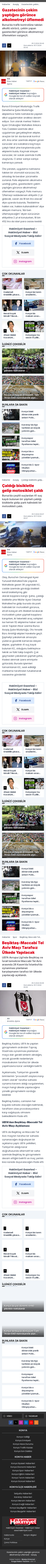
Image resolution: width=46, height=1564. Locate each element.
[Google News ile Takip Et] (38, 81)
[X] (16, 1422)
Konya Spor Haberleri (23, 1470)
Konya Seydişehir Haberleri (23, 1507)
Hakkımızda (9, 1535)
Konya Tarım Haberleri (23, 1477)
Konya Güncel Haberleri (23, 1481)
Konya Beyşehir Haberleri (23, 1511)
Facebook (25, 243)
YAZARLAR (33, 1416)
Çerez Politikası (10, 1542)
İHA (12, 81)
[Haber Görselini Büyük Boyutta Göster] (23, 64)
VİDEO (9, 1416)
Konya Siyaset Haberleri (23, 1463)
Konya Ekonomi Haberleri (23, 1466)
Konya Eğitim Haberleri (23, 1474)
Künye (7, 1538)
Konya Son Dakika (23, 1451)
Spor (15, 937)
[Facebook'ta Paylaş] (4, 45)
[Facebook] (11, 1422)
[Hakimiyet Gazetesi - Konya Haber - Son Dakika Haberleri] (23, 1522)
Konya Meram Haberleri (23, 1500)
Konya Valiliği (23, 1436)
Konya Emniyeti (23, 1440)
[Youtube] (31, 1422)
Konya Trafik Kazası (23, 1447)
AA (13, 1019)
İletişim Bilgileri (30, 1535)
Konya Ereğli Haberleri (23, 1504)
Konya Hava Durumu (23, 1444)
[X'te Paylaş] (9, 45)
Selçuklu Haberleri (23, 1493)
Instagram (25, 261)
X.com (25, 252)
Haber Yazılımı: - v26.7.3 (23, 1560)
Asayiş (16, 4)
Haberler (6, 4)
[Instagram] (21, 1422)
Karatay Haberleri (23, 1497)
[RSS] (36, 1422)
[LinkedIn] (26, 1422)
